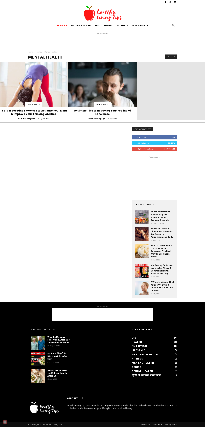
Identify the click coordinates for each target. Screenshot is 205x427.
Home (30, 52)
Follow (171, 143)
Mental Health (34, 104)
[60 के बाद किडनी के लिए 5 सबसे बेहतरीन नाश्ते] (38, 359)
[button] (173, 25)
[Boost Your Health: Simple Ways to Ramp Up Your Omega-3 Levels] (142, 217)
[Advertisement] (102, 41)
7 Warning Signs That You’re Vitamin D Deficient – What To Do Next (162, 286)
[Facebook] (165, 2)
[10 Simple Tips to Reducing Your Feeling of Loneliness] (102, 91)
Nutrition (122, 25)
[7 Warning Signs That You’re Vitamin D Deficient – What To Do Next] (142, 288)
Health (61, 25)
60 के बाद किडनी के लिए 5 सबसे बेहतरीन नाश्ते (57, 356)
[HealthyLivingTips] (102, 13)
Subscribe (171, 149)
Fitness (108, 25)
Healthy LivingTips (26, 119)
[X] (170, 2)
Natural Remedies (81, 25)
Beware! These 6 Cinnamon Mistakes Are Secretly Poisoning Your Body (162, 232)
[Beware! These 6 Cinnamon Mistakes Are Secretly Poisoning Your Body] (142, 234)
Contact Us (145, 424)
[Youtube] (175, 2)
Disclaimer (157, 424)
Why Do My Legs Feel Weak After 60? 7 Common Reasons (58, 340)
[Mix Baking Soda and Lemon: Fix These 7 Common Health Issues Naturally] (142, 271)
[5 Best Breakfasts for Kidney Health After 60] (38, 376)
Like (173, 137)
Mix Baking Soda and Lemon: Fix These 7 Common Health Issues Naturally (162, 269)
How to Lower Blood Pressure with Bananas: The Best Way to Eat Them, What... (161, 251)
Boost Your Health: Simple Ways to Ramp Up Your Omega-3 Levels (161, 215)
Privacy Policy (171, 424)
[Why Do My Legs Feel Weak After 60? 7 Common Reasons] (38, 343)
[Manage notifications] (5, 422)
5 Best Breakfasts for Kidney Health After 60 (57, 373)
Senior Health (140, 25)
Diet (97, 25)
